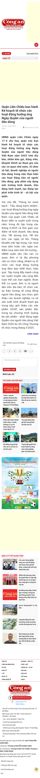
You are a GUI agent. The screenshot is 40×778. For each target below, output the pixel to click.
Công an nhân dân (8, 664)
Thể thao (24, 676)
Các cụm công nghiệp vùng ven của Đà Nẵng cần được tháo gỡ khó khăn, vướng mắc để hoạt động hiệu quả (28, 564)
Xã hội (4, 667)
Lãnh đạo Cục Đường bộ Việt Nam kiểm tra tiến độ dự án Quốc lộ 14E (28, 399)
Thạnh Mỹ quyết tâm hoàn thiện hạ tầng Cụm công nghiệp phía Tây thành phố (28, 448)
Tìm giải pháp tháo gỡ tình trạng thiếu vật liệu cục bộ (28, 422)
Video (23, 679)
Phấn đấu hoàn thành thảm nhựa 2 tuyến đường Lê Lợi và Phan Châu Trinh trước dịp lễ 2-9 (10, 424)
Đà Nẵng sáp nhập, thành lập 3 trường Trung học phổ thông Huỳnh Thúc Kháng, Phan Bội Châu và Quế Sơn (27, 595)
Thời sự (4, 661)
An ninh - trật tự (27, 661)
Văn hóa (24, 670)
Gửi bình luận (9, 370)
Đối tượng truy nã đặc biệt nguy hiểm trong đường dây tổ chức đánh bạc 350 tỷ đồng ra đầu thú (27, 638)
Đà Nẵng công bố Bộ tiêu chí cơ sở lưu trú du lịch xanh (10, 447)
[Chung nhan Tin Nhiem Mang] (20, 703)
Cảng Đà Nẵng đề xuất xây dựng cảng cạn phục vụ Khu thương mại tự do (27, 622)
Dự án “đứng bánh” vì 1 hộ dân (28, 607)
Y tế (3, 673)
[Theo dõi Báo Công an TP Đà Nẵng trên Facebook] (20, 698)
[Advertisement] (20, 82)
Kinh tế (6, 58)
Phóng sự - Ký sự (26, 667)
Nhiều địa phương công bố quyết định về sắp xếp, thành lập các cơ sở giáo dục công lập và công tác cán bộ (28, 580)
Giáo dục (24, 673)
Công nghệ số (6, 679)
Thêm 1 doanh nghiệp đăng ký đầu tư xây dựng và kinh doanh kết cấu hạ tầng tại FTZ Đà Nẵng (10, 400)
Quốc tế (4, 676)
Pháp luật (24, 664)
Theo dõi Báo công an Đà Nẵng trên (13, 344)
